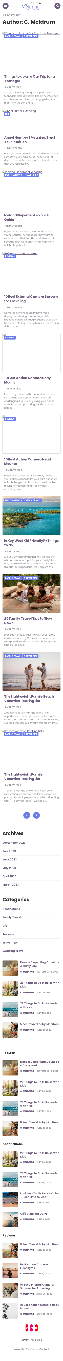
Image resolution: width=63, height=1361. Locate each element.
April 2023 (9, 876)
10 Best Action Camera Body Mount (27, 380)
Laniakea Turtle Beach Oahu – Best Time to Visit (39, 1195)
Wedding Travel (13, 951)
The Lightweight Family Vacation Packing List (23, 776)
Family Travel (13, 36)
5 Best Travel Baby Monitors (39, 1024)
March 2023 (11, 885)
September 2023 (14, 843)
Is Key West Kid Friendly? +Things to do (31, 542)
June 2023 (10, 859)
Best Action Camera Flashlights (34, 1266)
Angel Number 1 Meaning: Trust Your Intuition (29, 139)
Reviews (10, 256)
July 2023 (9, 851)
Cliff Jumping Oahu (33, 1214)
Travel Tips (30, 36)
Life (7, 114)
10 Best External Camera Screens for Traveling (31, 298)
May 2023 (9, 868)
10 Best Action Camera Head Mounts (27, 461)
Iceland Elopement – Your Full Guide (28, 217)
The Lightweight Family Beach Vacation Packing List (29, 698)
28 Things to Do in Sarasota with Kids (39, 1005)
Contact (44, 1349)
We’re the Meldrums (26, 1349)
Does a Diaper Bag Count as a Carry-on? (39, 964)
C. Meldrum (27, 972)
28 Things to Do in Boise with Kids (39, 985)
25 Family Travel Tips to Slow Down (28, 620)
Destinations (13, 175)
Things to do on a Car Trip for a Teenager (29, 78)
